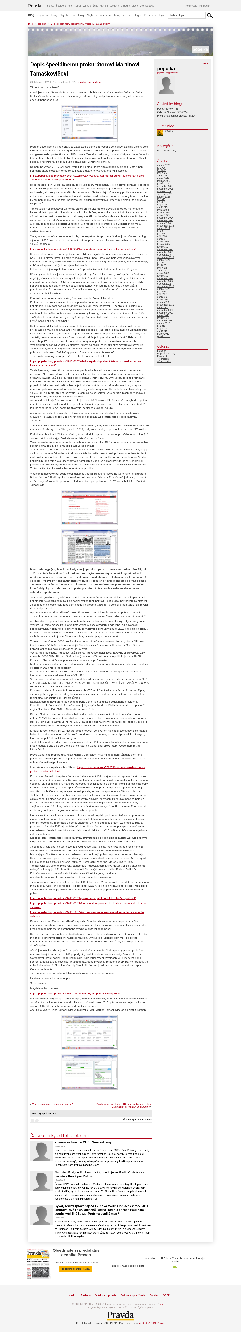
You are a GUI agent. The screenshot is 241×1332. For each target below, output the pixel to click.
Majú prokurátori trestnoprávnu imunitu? (52, 1104)
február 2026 (163, 181)
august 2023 (163, 260)
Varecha (104, 6)
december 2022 (165, 278)
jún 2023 (161, 265)
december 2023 (165, 249)
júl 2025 (161, 199)
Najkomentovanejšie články (103, 15)
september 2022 (165, 286)
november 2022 (165, 281)
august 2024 (163, 228)
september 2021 (165, 305)
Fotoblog (161, 351)
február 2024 (163, 244)
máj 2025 (162, 204)
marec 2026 (163, 178)
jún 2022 (161, 291)
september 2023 (165, 257)
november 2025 (165, 189)
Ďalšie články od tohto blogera (59, 1135)
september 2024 (165, 225)
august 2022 (163, 289)
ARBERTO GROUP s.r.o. (151, 1323)
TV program (163, 359)
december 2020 (165, 310)
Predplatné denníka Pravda (75, 1269)
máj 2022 (162, 294)
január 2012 (163, 336)
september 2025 (165, 194)
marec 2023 (163, 273)
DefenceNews (147, 6)
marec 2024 (163, 241)
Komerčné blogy (154, 15)
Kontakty (72, 1295)
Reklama (86, 1295)
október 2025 (164, 191)
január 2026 (163, 183)
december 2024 (165, 218)
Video (135, 6)
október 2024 (164, 223)
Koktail (77, 6)
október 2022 (164, 283)
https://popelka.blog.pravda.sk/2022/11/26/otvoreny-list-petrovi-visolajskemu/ (75, 993)
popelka (42, 24)
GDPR (166, 1295)
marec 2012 (163, 334)
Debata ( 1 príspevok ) (44, 1113)
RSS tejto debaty (143, 1119)
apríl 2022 (162, 297)
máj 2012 (162, 328)
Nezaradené (94, 82)
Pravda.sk (162, 356)
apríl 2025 (162, 207)
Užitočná (125, 6)
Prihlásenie (205, 6)
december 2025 (165, 186)
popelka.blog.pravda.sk (167, 72)
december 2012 (165, 320)
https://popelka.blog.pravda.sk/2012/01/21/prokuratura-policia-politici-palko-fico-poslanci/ (83, 248)
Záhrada (114, 6)
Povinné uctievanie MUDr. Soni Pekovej (83, 1142)
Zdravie (87, 6)
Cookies (154, 1295)
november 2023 (165, 252)
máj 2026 (162, 173)
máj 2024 (162, 236)
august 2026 (163, 165)
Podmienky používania (132, 1295)
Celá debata (126, 1119)
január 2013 (163, 318)
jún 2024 (161, 233)
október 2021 (164, 302)
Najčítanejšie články (72, 15)
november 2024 (165, 220)
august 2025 (163, 196)
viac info (164, 1304)
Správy (50, 6)
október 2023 (164, 254)
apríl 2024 (162, 239)
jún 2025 (161, 202)
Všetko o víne (164, 361)
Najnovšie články (47, 15)
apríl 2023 (162, 270)
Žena (95, 6)
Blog (31, 15)
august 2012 (163, 323)
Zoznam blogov (132, 15)
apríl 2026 (162, 175)
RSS (205, 63)
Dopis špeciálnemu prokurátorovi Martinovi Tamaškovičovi (80, 24)
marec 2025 (163, 210)
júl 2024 (161, 231)
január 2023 (163, 276)
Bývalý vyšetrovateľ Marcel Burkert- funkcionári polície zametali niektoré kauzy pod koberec (124, 1105)
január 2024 (163, 247)
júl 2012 (161, 326)
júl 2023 (161, 262)
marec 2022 (163, 299)
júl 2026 (161, 167)
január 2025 (163, 215)
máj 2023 (162, 268)
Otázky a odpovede (105, 1295)
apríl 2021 (162, 307)
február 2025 (163, 212)
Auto (70, 6)
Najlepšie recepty (166, 353)
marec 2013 (163, 315)
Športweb (61, 6)
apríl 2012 (162, 331)
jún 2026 (161, 170)
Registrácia (191, 6)
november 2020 (165, 312)
